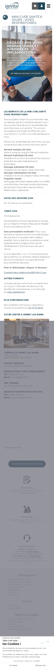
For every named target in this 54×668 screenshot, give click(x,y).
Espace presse (14, 608)
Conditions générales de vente (21, 619)
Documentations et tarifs (19, 579)
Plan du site (13, 595)
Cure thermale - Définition (19, 584)
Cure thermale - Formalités (20, 582)
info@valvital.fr (32, 551)
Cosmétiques (14, 589)
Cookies (11, 624)
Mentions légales (15, 621)
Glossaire (12, 592)
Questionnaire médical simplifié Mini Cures (25, 272)
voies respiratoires (16, 292)
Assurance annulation (17, 626)
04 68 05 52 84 (16, 395)
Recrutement (14, 605)
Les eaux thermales (16, 587)
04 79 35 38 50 (35, 308)
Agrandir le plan (13, 447)
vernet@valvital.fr (20, 377)
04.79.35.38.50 (35, 556)
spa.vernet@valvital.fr (22, 397)
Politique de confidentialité (20, 629)
